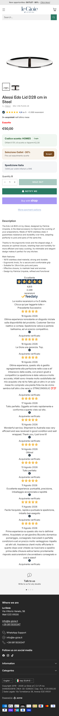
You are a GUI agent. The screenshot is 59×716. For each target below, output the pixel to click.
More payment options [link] (29, 209)
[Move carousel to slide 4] (32, 589)
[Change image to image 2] (15, 87)
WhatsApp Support (16, 632)
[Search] (54, 17)
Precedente (23, 307)
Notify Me (31, 191)
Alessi (8, 106)
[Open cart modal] (54, 9)
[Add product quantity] (14, 182)
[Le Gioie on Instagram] (8, 656)
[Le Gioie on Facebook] (3, 656)
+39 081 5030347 (11, 624)
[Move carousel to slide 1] (26, 589)
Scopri (49, 154)
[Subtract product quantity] (4, 182)
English (7, 681)
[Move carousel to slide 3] (30, 589)
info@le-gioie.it (10, 621)
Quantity (7, 176)
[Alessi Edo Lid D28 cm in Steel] (29, 51)
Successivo (35, 307)
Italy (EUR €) (25, 681)
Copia (36, 138)
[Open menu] (3, 9)
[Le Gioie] (29, 9)
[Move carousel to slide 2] (28, 589)
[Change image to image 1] (6, 87)
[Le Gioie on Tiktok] (12, 656)
